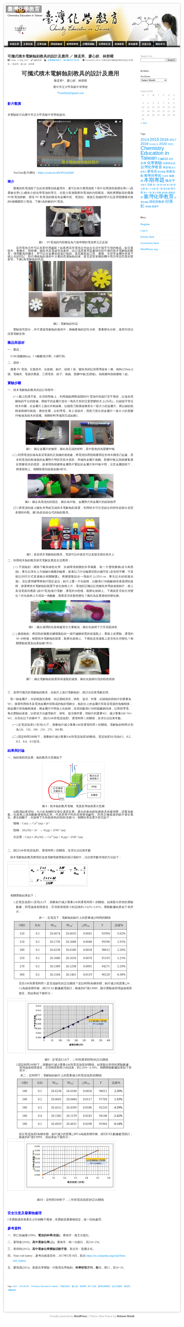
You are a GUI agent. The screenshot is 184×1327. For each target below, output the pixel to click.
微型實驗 (161, 172)
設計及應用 (117, 1286)
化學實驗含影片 (54, 60)
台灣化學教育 (151, 167)
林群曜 (83, 1286)
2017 (15, 1286)
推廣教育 (119, 44)
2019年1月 (153, 144)
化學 (143, 163)
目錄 (149, 184)
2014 (145, 139)
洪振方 (143, 185)
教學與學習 (72, 44)
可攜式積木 (65, 1286)
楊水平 (170, 180)
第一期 (156, 185)
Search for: (147, 56)
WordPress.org (149, 249)
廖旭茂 (152, 171)
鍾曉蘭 (148, 206)
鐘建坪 (155, 206)
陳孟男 (127, 1286)
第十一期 (148, 193)
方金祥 (165, 176)
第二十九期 (150, 189)
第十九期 (92, 1286)
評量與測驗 (88, 44)
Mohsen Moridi (125, 1316)
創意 (171, 159)
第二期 (159, 188)
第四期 (165, 193)
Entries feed (147, 236)
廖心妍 (75, 1286)
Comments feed (150, 243)
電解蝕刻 (12, 1290)
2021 (171, 144)
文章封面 (28, 44)
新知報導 (133, 44)
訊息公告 (146, 44)
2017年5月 (24, 1286)
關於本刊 (160, 44)
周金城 (167, 167)
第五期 (166, 188)
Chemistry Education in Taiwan (44, 1286)
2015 (154, 139)
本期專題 (154, 180)
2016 (164, 139)
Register (145, 224)
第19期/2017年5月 (71, 60)
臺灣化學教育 (24, 9)
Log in (144, 230)
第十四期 (156, 192)
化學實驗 (154, 163)
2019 (144, 144)
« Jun (144, 122)
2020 (163, 144)
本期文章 (14, 44)
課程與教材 (56, 44)
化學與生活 (104, 44)
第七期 (163, 185)
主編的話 (162, 158)
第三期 (170, 185)
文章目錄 (41, 44)
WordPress (80, 1316)
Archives (145, 76)
